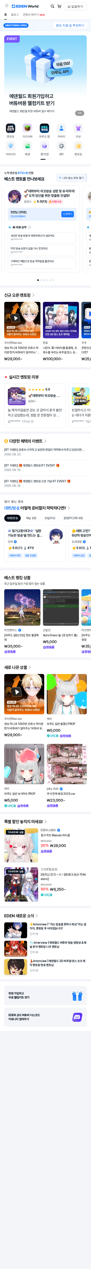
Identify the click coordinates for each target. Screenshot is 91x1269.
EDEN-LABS (48, 830)
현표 (45, 342)
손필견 (46, 630)
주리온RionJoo (13, 342)
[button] (6, 5)
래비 (49, 718)
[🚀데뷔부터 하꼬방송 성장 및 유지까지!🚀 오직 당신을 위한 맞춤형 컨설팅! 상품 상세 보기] (42, 229)
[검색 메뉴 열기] (52, 6)
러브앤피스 (10, 630)
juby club (52, 788)
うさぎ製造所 (49, 869)
